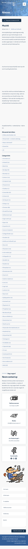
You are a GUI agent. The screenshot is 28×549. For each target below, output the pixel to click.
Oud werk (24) (6, 301)
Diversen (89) (6, 207)
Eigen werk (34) (7, 218)
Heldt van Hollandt (16, 29)
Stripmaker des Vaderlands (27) (11, 327)
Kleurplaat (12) (7, 267)
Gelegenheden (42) (8, 233)
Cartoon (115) (6, 177)
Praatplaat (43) (7, 309)
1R (3, 150)
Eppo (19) (5, 222)
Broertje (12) (6, 173)
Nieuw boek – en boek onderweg (11, 139)
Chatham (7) (6, 188)
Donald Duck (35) (7, 211)
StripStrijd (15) (6, 331)
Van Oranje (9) (6, 357)
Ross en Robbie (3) (7, 316)
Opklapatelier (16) (7, 297)
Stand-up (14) (6, 324)
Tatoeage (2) (6, 339)
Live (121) (5, 282)
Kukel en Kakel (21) (8, 279)
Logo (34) (5, 286)
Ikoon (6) (5, 245)
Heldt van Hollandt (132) (9, 241)
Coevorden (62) (7, 192)
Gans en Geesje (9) (8, 230)
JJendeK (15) (6, 260)
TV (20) (5, 350)
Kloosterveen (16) (7, 271)
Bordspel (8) (6, 170)
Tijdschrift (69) (7, 346)
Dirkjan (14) (6, 203)
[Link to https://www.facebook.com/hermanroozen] (11, 458)
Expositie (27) (6, 226)
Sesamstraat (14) (7, 320)
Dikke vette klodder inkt (9, 135)
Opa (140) (5, 294)
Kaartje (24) (6, 263)
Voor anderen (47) (7, 361)
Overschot (5, 146)
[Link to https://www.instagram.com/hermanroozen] (13, 458)
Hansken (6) (6, 237)
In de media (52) (7, 252)
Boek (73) (5, 166)
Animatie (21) (6, 158)
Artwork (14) (6, 162)
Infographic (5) (7, 256)
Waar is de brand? (7, 142)
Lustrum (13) (6, 290)
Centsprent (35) (7, 181)
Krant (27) (5, 275)
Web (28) (5, 365)
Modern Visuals (14, 539)
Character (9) (6, 185)
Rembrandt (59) (7, 312)
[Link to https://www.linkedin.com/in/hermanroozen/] (16, 458)
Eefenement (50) (7, 215)
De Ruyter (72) (6, 200)
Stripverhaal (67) (7, 335)
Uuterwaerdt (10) (7, 354)
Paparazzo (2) (6, 305)
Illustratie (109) (7, 248)
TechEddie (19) (7, 342)
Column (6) (6, 196)
